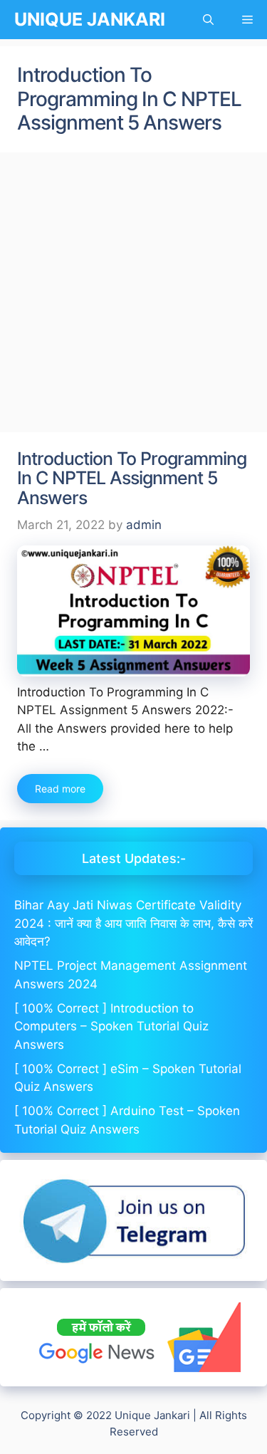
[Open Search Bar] (208, 19)
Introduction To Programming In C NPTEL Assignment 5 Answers (131, 478)
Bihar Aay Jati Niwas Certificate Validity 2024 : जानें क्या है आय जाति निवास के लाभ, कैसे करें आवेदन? (133, 923)
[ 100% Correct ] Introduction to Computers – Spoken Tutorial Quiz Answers (111, 1026)
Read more (60, 789)
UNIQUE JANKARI (89, 19)
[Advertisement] (133, 293)
